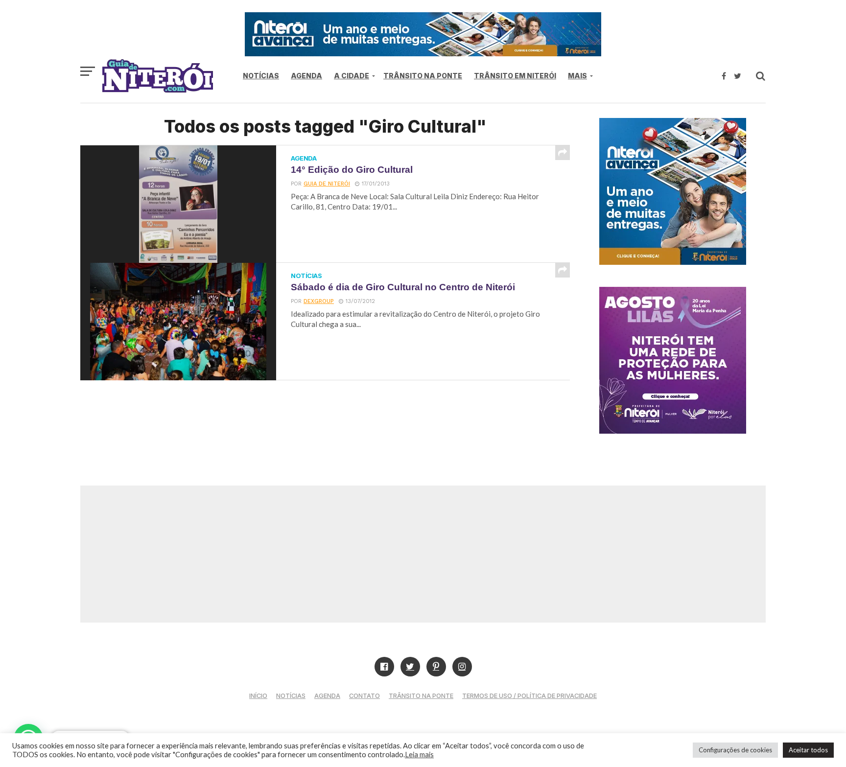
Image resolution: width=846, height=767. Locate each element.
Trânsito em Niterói (515, 75)
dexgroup (319, 301)
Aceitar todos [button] (808, 750)
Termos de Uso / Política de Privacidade (529, 695)
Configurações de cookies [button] (735, 750)
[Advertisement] (423, 554)
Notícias (261, 75)
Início (258, 695)
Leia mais (419, 754)
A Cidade (351, 75)
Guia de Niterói (327, 184)
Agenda (306, 75)
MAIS (577, 75)
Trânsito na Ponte (422, 75)
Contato (364, 695)
